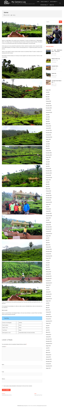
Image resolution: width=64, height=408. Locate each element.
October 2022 (48, 175)
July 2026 (47, 92)
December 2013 (49, 359)
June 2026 (48, 94)
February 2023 (48, 168)
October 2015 (48, 318)
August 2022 (48, 179)
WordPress (35, 405)
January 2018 (48, 274)
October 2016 (48, 296)
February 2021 (48, 209)
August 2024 (48, 139)
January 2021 (48, 211)
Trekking (13, 15)
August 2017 (48, 285)
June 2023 (48, 161)
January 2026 (48, 103)
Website (3, 378)
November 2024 (49, 132)
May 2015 (47, 327)
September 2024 (49, 137)
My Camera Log (19, 2)
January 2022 (48, 193)
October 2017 (48, 280)
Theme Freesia (30, 405)
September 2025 (49, 112)
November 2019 (49, 229)
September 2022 (49, 177)
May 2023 (47, 164)
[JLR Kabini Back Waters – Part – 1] (48, 80)
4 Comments (54, 69)
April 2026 (48, 99)
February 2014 (48, 354)
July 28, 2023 (7, 15)
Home (38, 1)
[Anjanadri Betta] (48, 66)
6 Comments (54, 62)
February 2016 (48, 312)
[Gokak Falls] (48, 73)
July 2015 (47, 325)
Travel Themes (44, 1)
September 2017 (49, 283)
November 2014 (49, 341)
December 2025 (49, 105)
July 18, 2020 (54, 53)
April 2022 (48, 186)
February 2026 (48, 101)
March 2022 (48, 188)
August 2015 (48, 323)
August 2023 (48, 157)
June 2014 (48, 350)
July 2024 (47, 141)
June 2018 (48, 262)
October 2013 (48, 363)
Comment (4, 346)
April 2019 (48, 242)
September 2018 (49, 256)
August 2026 (48, 90)
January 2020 (48, 224)
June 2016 (48, 305)
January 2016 (48, 314)
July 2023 (47, 159)
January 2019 (48, 247)
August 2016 (48, 300)
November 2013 (49, 361)
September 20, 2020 (55, 60)
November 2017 (49, 278)
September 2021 (49, 202)
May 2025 (47, 119)
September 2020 (49, 215)
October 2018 (48, 253)
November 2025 (49, 108)
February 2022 (48, 191)
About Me (52, 5)
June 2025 (48, 117)
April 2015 (48, 330)
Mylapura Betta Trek (56, 58)
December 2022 (49, 170)
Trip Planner (53, 1)
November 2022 (49, 173)
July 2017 (47, 287)
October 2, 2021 (54, 75)
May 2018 (47, 265)
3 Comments (54, 85)
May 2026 (47, 96)
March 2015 (48, 332)
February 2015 (48, 334)
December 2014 (49, 339)
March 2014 (48, 352)
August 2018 (48, 258)
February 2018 (48, 271)
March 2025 (48, 123)
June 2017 (48, 289)
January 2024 (48, 150)
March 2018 (48, 269)
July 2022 (47, 182)
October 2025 (48, 110)
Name (3, 364)
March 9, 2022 (54, 84)
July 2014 (47, 348)
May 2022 (47, 184)
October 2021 (48, 200)
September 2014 (49, 343)
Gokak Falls (54, 73)
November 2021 (49, 197)
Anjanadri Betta (55, 66)
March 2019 (48, 244)
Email (3, 371)
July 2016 (47, 303)
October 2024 (48, 134)
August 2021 (48, 204)
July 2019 (47, 238)
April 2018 (48, 267)
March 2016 (48, 309)
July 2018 (47, 260)
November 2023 (49, 155)
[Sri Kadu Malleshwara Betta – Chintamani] (48, 50)
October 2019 (48, 231)
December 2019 (49, 226)
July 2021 (47, 206)
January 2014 (48, 357)
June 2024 (48, 143)
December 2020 (49, 213)
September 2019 (49, 233)
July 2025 (47, 114)
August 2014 (48, 345)
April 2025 (48, 121)
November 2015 (49, 316)
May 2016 (47, 307)
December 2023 (49, 152)
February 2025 (48, 125)
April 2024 (48, 148)
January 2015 (48, 336)
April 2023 (48, 166)
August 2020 (48, 217)
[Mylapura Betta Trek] (48, 58)
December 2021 (49, 195)
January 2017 (48, 291)
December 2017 (49, 276)
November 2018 (49, 251)
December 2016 (49, 294)
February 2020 (48, 222)
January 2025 (48, 128)
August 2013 (48, 368)
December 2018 (49, 249)
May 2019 (47, 240)
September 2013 (49, 366)
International (43, 5)
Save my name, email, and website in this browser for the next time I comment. (18, 385)
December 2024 (49, 130)
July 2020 (47, 220)
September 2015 (49, 321)
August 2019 (48, 235)
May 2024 (47, 146)
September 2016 (49, 298)
